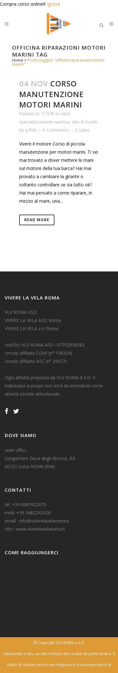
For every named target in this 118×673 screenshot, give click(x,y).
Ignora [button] (53, 4)
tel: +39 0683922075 (25, 504)
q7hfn (31, 130)
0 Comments (55, 130)
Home (17, 60)
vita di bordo (85, 122)
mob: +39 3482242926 (28, 513)
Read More (36, 219)
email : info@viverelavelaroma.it (37, 521)
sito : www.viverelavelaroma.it (35, 529)
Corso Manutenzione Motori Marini (51, 93)
